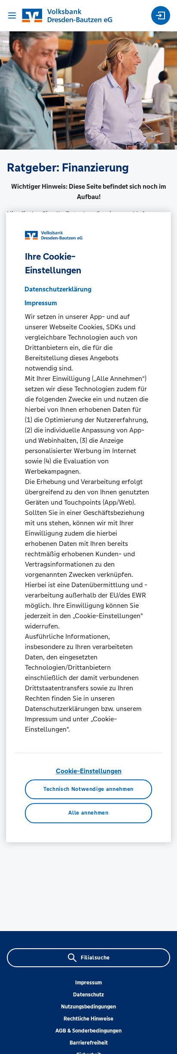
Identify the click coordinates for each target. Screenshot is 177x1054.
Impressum (88, 982)
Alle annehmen (88, 813)
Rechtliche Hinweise (88, 1018)
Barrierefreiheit (89, 1042)
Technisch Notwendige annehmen (88, 789)
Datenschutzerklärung (58, 289)
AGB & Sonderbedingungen (88, 1030)
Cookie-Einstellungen (89, 771)
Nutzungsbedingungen (88, 1006)
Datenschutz (88, 994)
